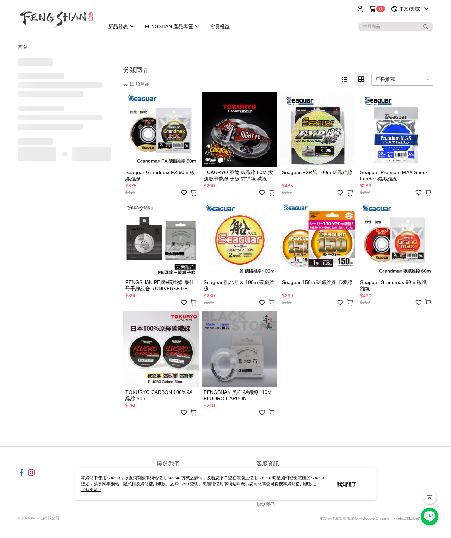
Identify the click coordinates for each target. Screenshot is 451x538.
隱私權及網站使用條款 (144, 483)
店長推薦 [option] (385, 79)
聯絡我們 (266, 504)
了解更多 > (91, 489)
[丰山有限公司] (57, 18)
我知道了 (347, 484)
